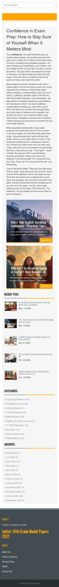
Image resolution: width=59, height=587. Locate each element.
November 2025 (15, 491)
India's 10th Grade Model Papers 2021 (25, 533)
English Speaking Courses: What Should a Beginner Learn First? (34, 372)
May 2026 (12, 465)
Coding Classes (15, 408)
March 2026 (13, 474)
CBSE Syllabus (15, 438)
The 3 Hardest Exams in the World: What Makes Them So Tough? (36, 320)
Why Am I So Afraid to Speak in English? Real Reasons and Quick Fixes (29, 269)
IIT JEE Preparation (17, 425)
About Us (6, 551)
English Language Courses (20, 420)
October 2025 (14, 495)
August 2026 (13, 452)
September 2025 (15, 500)
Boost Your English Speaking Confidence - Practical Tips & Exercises (29, 223)
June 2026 (13, 461)
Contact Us (7, 571)
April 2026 (12, 470)
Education (12, 429)
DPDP (5, 566)
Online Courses (15, 433)
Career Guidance (16, 412)
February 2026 (14, 478)
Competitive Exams (17, 403)
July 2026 (12, 457)
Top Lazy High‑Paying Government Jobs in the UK (35, 355)
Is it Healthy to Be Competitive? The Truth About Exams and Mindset (34, 303)
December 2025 (15, 487)
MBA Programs (15, 416)
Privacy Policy (8, 561)
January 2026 (14, 483)
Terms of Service (9, 556)
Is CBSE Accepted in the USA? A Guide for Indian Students (34, 338)
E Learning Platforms (18, 399)
